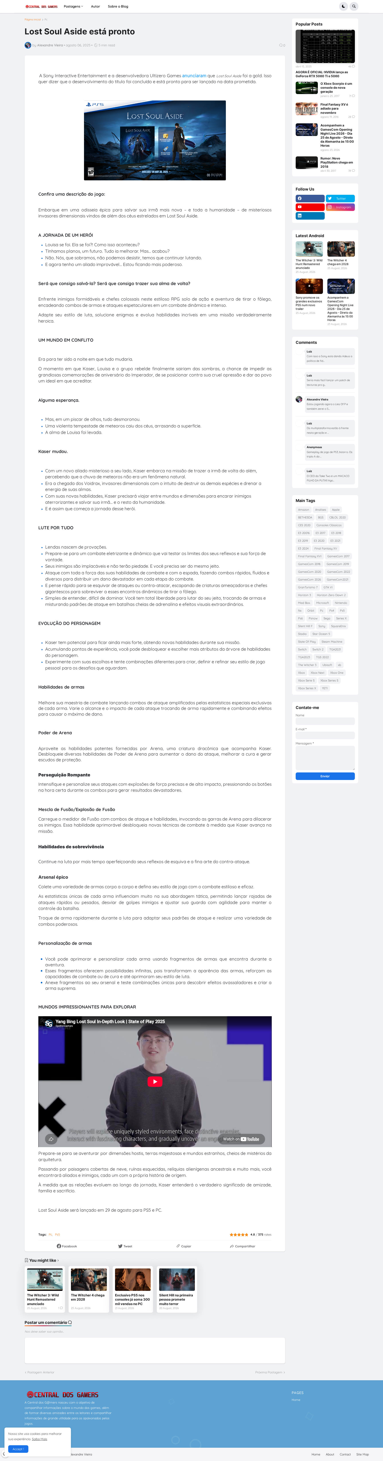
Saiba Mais (39, 1439)
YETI (325, 688)
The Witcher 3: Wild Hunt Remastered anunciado (43, 1299)
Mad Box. (304, 602)
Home (296, 1400)
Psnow (313, 618)
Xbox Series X (307, 688)
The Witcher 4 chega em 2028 (88, 1297)
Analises (320, 509)
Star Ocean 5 (321, 634)
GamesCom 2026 (309, 579)
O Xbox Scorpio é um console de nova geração (336, 87)
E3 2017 (320, 533)
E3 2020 (319, 540)
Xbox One (336, 672)
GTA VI (328, 587)
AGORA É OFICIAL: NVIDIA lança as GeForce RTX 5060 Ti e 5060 (322, 74)
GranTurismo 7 (308, 587)
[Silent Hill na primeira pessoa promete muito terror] (177, 1279)
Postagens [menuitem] (72, 6)
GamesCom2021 (337, 579)
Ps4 (331, 610)
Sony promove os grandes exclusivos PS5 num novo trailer (309, 303)
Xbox (301, 672)
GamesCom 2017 (338, 556)
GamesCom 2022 (338, 571)
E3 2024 (303, 548)
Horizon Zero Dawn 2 (331, 595)
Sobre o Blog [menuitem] (118, 6)
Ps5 (57, 1235)
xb (339, 665)
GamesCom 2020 (309, 571)
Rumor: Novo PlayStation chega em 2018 (336, 162)
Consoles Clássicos (329, 525)
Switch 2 (318, 649)
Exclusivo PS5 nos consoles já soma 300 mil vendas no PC (132, 1299)
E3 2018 (336, 533)
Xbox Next (317, 672)
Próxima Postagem (268, 1372)
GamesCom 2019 (338, 564)
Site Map (362, 1454)
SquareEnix (338, 626)
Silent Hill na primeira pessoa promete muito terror (176, 1299)
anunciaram (194, 75)
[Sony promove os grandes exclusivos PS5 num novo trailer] (309, 286)
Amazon (303, 509)
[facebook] (310, 198)
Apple (336, 509)
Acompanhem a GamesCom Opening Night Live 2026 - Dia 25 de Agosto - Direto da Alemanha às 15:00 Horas (337, 135)
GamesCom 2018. (309, 564)
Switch (302, 649)
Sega (327, 618)
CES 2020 (304, 525)
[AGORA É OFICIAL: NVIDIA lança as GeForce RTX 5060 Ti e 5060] (325, 46)
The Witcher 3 (307, 665)
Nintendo (341, 602)
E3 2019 (303, 540)
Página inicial (33, 19)
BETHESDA (305, 517)
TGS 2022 (322, 657)
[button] (343, 6)
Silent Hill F (305, 626)
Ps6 (300, 618)
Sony (322, 626)
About (330, 1454)
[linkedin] (310, 216)
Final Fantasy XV (326, 548)
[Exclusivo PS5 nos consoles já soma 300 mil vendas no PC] (133, 1279)
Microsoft (322, 602)
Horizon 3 (304, 595)
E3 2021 (335, 540)
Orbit (310, 610)
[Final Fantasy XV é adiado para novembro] (307, 108)
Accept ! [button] (18, 1449)
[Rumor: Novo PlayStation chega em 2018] (307, 162)
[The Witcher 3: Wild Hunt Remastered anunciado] (45, 1279)
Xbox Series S (329, 680)
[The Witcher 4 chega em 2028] (89, 1279)
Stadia (302, 634)
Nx (299, 610)
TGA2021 (335, 649)
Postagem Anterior (40, 1372)
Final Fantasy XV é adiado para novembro (334, 108)
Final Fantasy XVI (309, 556)
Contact (345, 1454)
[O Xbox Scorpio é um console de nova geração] (307, 88)
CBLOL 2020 (337, 517)
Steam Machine (332, 641)
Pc (46, 19)
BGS (320, 517)
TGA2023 (304, 657)
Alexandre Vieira (80, 1454)
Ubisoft (327, 665)
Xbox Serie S (306, 680)
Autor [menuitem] (95, 6)
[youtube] (310, 207)
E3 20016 (304, 533)
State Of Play (307, 641)
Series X (341, 618)
